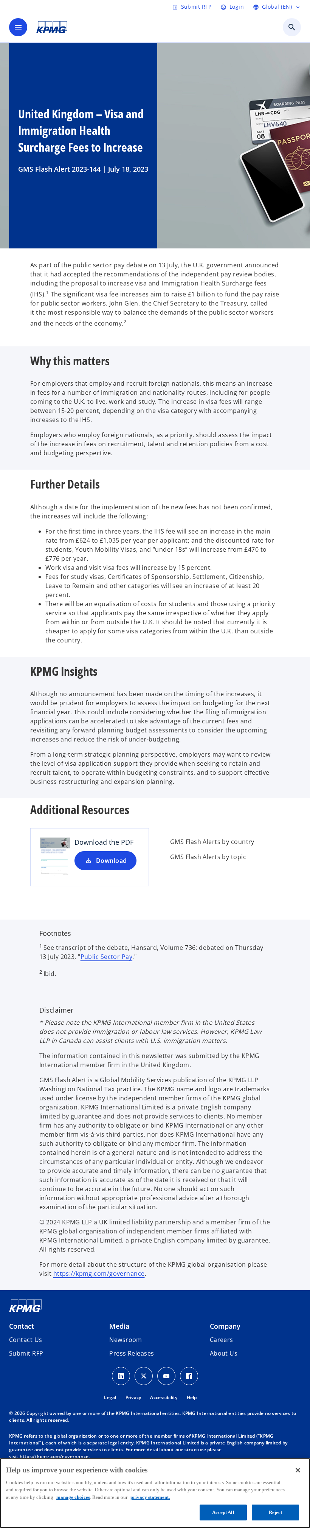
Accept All (223, 1512)
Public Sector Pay (106, 956)
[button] (26, 1353)
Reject (275, 1512)
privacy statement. (150, 1497)
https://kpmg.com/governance (99, 1273)
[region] (155, 1493)
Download (111, 860)
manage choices (73, 1497)
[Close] (298, 1470)
